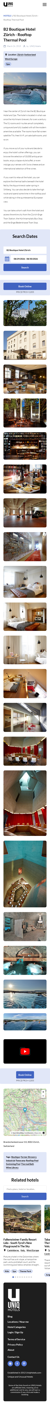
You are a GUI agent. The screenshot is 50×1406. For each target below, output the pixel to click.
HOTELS (7, 15)
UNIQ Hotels (35, 46)
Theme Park (25, 1271)
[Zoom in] (43, 1092)
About (11, 1349)
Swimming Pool (13, 1164)
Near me (24, 1321)
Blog (10, 1316)
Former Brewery (29, 1157)
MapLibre (38, 1133)
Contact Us (13, 1356)
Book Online (25, 286)
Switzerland (30, 54)
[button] (13, 1277)
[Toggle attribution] (43, 1133)
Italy (23, 1250)
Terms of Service (16, 1339)
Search (25, 267)
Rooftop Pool (32, 1160)
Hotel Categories (17, 1327)
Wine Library (12, 1167)
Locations (13, 1321)
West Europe (11, 59)
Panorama (20, 1160)
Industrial (10, 1160)
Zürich (20, 54)
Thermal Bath (27, 1164)
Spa (8, 64)
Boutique (15, 1157)
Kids (7, 1271)
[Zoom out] (43, 1096)
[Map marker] (25, 1110)
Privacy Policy (15, 1344)
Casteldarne (13, 1250)
